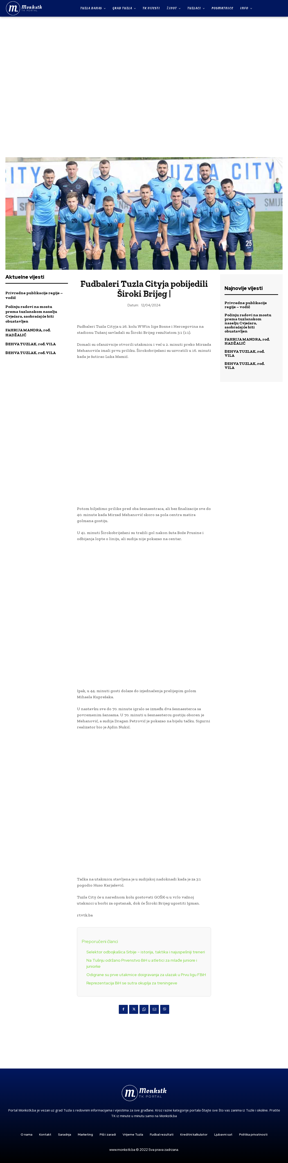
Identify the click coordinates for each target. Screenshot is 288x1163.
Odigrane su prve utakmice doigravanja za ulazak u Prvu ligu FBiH (146, 974)
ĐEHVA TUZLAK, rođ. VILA (30, 343)
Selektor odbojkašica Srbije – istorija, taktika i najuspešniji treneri (145, 951)
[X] (133, 1009)
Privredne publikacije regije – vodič (34, 295)
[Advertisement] (144, 86)
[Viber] (164, 1009)
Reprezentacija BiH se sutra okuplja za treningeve (131, 983)
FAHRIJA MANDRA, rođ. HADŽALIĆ (247, 341)
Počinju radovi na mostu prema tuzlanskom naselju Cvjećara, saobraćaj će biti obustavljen (31, 314)
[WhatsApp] (144, 1009)
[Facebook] (123, 1009)
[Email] (154, 1009)
